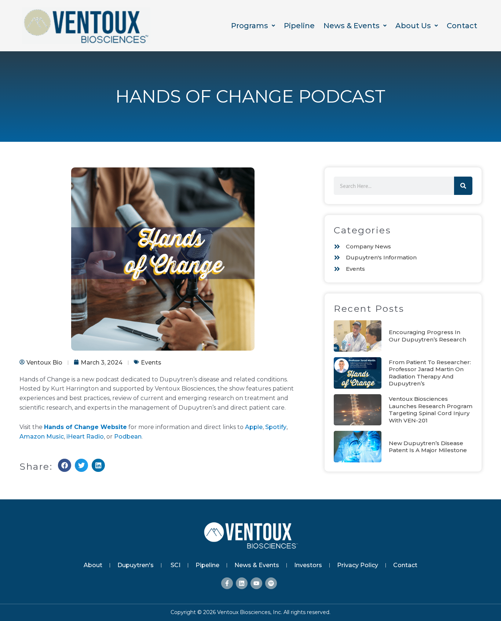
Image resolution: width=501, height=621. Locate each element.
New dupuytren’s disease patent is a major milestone (428, 447)
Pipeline (299, 25)
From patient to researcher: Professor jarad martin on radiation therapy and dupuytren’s (430, 373)
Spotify (275, 427)
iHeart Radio (85, 436)
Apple (254, 427)
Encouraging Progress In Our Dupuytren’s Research (427, 336)
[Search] (463, 186)
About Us (413, 25)
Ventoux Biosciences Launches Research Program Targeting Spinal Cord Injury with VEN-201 (430, 409)
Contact (462, 25)
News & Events (351, 25)
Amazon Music (41, 436)
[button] (253, 26)
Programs (249, 25)
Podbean (128, 436)
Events (151, 362)
